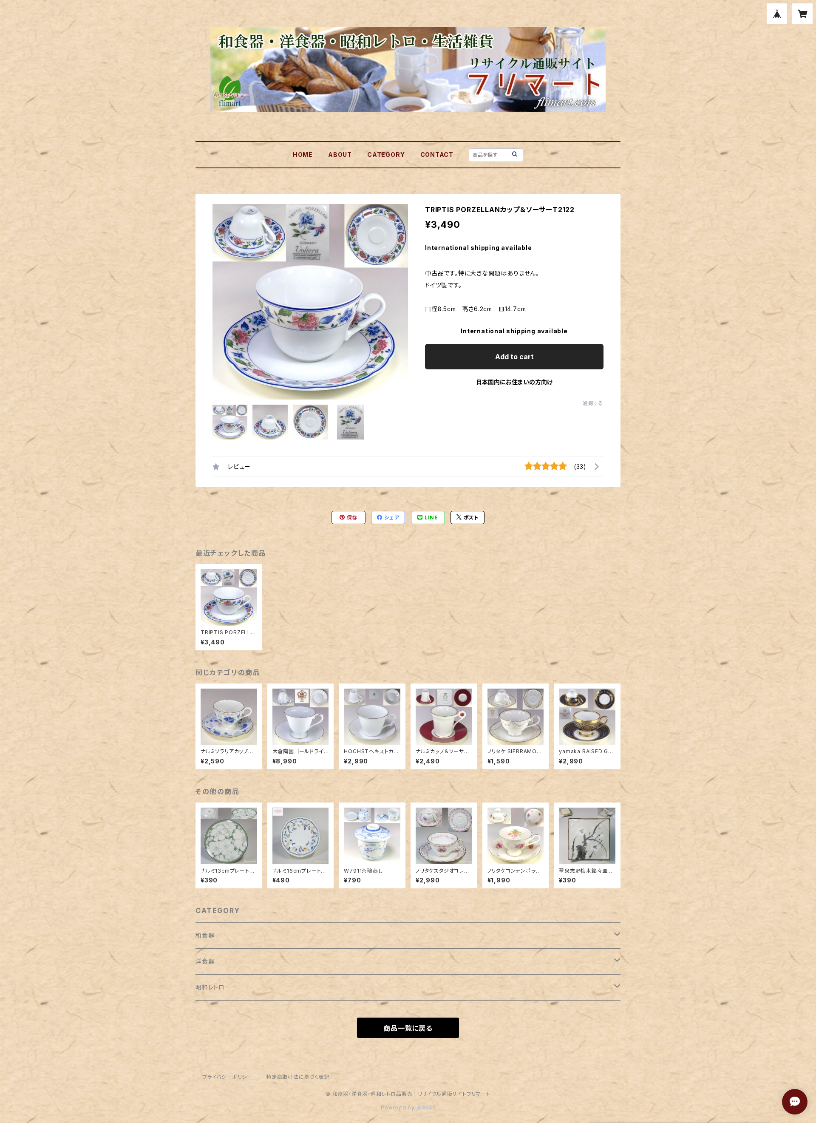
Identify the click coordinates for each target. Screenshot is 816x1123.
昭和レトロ (210, 987)
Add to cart (514, 356)
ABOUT (340, 154)
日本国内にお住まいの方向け (514, 382)
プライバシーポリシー (227, 1077)
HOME (303, 154)
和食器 (205, 935)
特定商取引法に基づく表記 (298, 1077)
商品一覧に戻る (408, 1028)
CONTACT (437, 154)
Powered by (398, 1107)
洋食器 (205, 961)
